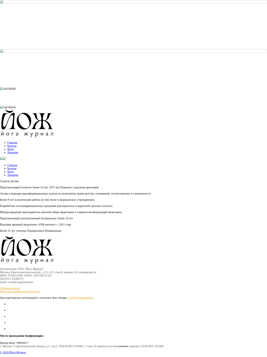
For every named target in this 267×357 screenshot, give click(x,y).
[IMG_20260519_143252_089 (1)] (133, 2)
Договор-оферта (10, 288)
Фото (10, 149)
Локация (12, 152)
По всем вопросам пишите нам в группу (133, 82)
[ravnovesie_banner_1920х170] (133, 51)
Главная (12, 142)
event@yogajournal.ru (81, 297)
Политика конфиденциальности (20, 291)
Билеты (12, 145)
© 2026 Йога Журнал (13, 352)
